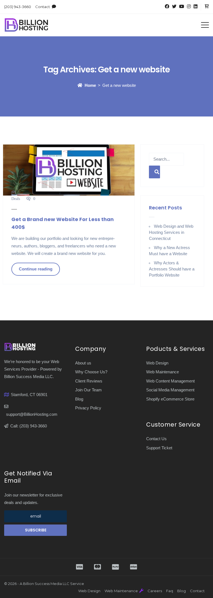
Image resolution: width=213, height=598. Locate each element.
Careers (155, 591)
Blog (79, 399)
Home (90, 85)
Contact (42, 6)
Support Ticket (159, 447)
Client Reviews (88, 381)
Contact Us (156, 438)
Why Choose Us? (91, 371)
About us (83, 363)
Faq (169, 591)
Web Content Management (170, 381)
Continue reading (35, 269)
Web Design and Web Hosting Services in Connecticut (171, 232)
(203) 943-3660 (17, 6)
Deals (15, 199)
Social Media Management (170, 389)
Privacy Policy (88, 408)
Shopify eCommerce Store (170, 399)
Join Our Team (88, 389)
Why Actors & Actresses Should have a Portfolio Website (171, 268)
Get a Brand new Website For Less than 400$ (62, 223)
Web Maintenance (162, 371)
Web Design (157, 363)
